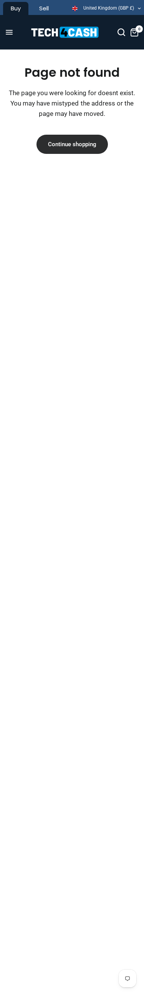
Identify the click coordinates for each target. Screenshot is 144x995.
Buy (16, 8)
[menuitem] (15, 8)
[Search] (121, 32)
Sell (44, 8)
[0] (133, 32)
